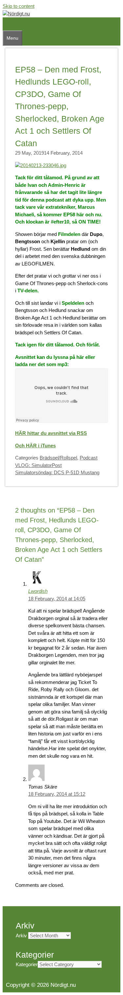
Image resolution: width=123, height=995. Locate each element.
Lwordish (38, 591)
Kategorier (27, 964)
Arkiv (21, 935)
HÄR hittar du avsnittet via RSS (51, 433)
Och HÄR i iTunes (35, 445)
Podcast (88, 457)
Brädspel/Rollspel (58, 457)
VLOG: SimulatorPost (38, 465)
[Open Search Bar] (6, 24)
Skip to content (18, 6)
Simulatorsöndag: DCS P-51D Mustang (57, 472)
